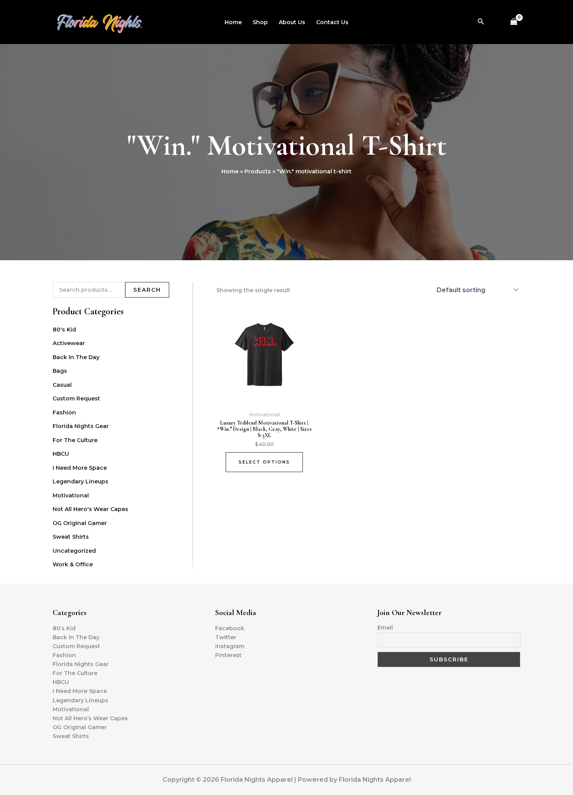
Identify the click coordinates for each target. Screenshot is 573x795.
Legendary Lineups (80, 481)
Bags (60, 370)
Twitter (225, 637)
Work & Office (73, 564)
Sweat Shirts (71, 536)
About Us (292, 22)
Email (385, 627)
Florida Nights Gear (81, 426)
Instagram (229, 646)
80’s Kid (64, 628)
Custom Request (76, 398)
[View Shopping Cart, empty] (514, 22)
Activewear (69, 343)
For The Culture (75, 440)
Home (233, 22)
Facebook (229, 628)
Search (147, 289)
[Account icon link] (496, 22)
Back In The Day (76, 357)
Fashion (64, 412)
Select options (264, 462)
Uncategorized (74, 550)
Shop (260, 22)
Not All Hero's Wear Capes (90, 509)
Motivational (71, 495)
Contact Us (332, 22)
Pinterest (228, 655)
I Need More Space (80, 467)
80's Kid (64, 329)
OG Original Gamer (80, 523)
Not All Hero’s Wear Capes (90, 718)
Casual (62, 384)
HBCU (61, 453)
